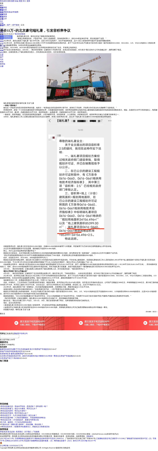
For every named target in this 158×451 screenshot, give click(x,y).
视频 (1, 50)
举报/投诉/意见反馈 (7, 432)
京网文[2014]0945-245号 (14, 441)
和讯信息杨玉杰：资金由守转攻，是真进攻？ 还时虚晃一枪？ (24, 406)
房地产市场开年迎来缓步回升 (11, 351)
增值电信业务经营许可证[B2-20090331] (49, 438)
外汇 (24, 1)
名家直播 (3, 14)
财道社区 (3, 10)
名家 (1, 55)
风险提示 (89, 436)
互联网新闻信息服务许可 (24, 438)
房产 (1, 57)
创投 (1, 37)
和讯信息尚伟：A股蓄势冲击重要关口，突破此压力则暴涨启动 (25, 427)
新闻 (9, 1)
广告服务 (36, 432)
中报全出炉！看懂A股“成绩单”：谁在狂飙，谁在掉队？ (22, 424)
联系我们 (19, 432)
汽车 (1, 59)
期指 (1, 41)
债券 (28, 1)
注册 (1, 66)
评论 (1, 53)
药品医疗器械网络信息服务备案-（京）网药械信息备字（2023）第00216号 (52, 441)
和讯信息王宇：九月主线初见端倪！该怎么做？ (19, 415)
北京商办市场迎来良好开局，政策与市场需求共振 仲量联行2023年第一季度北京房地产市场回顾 (36, 356)
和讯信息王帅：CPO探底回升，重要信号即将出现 (20, 420)
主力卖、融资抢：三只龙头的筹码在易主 (16, 422)
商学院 (2, 64)
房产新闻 (15, 25)
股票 (13, 1)
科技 (1, 62)
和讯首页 (3, 1)
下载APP (3, 19)
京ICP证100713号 (7, 438)
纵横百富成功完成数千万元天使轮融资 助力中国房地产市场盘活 (24, 349)
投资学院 (3, 7)
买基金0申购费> (13, 12)
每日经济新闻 (20, 34)
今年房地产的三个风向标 (9, 358)
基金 (16, 1)
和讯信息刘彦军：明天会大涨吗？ (14, 411)
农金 (1, 44)
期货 (20, 1)
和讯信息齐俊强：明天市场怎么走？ (14, 413)
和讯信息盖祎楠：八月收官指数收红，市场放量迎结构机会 (23, 418)
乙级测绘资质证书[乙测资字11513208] (110, 438)
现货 (1, 39)
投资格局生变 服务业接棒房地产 (12, 354)
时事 (1, 48)
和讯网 (2, 25)
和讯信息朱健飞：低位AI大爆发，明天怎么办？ (19, 408)
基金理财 (3, 12)
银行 (1, 5)
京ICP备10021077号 (88, 441)
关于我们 (27, 432)
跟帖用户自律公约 (21, 333)
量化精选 (3, 16)
